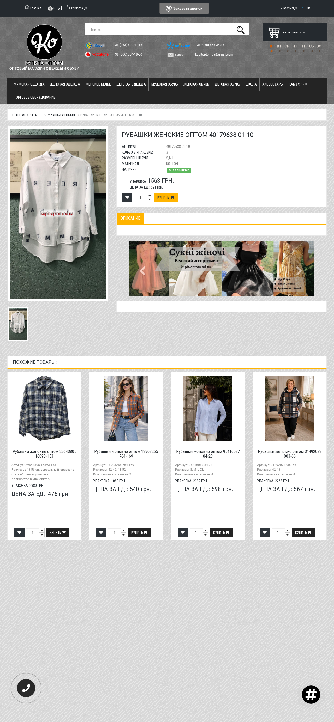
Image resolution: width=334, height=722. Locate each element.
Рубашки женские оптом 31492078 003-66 (289, 454)
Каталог (36, 115)
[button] (143, 268)
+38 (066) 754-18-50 (128, 54)
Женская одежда (65, 84)
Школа (251, 84)
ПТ (303, 46)
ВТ (279, 46)
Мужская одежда (29, 84)
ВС (319, 46)
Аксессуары (272, 84)
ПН (271, 46)
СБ (311, 46)
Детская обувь (227, 84)
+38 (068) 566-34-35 (210, 45)
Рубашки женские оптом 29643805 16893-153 (44, 454)
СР (287, 46)
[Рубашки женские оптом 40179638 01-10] (58, 213)
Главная (18, 115)
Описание (130, 218)
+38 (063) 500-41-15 (128, 45)
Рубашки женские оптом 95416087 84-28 (208, 454)
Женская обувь (196, 84)
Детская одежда (131, 84)
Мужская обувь (164, 84)
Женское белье (98, 84)
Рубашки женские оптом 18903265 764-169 (126, 454)
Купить (163, 197)
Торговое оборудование (34, 97)
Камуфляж (298, 84)
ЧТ (295, 46)
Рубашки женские (61, 115)
